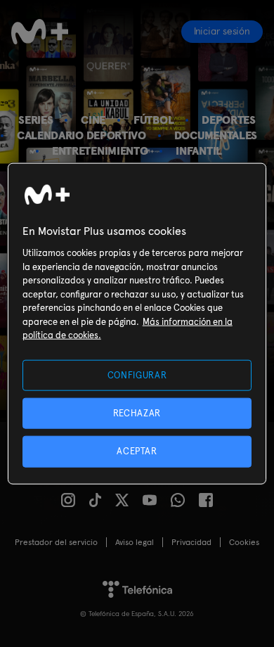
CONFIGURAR (137, 375)
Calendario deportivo (81, 135)
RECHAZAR (137, 413)
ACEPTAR (137, 451)
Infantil (199, 151)
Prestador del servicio (56, 542)
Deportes (229, 120)
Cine (93, 120)
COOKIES (244, 542)
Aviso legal (134, 542)
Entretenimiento (100, 151)
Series (35, 120)
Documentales (215, 135)
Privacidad (191, 542)
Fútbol (153, 120)
